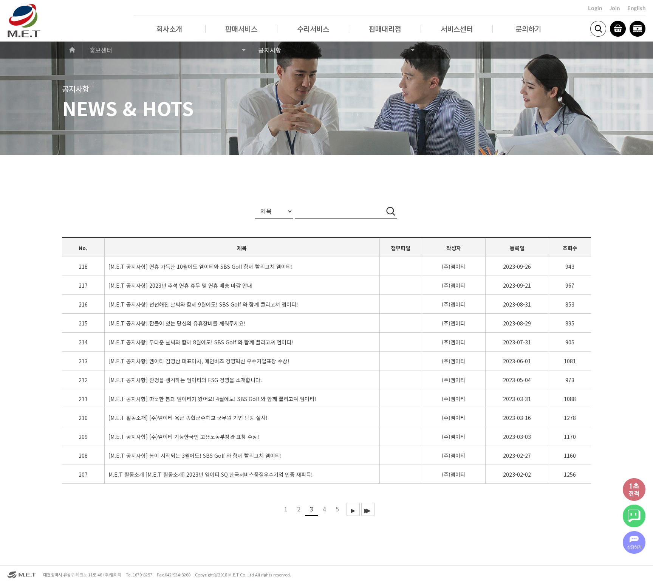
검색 (598, 29)
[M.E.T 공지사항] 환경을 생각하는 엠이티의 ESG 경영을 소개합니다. (185, 380)
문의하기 (528, 28)
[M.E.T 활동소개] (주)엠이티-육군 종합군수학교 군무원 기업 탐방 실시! (188, 418)
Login (595, 8)
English (636, 8)
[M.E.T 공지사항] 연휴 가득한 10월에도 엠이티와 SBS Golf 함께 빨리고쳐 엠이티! (200, 266)
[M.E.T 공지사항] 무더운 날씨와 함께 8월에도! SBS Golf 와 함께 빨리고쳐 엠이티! (200, 342)
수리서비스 (313, 28)
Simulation (637, 29)
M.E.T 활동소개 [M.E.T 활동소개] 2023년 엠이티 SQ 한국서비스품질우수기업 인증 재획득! (210, 474)
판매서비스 (241, 28)
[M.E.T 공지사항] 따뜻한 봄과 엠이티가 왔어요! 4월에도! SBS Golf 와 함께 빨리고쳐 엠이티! (212, 399)
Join (615, 8)
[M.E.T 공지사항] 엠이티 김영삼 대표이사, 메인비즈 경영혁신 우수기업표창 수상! (198, 361)
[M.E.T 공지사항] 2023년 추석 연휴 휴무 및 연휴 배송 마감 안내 (180, 285)
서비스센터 (457, 28)
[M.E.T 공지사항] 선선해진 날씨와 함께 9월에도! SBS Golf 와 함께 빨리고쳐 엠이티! (203, 304)
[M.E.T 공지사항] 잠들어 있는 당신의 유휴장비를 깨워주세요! (177, 323)
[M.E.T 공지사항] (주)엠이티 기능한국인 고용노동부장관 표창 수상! (183, 437)
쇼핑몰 (618, 29)
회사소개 (169, 28)
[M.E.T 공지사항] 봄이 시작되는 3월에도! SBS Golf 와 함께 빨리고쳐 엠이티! (195, 455)
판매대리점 (385, 28)
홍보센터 (101, 49)
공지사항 (269, 49)
